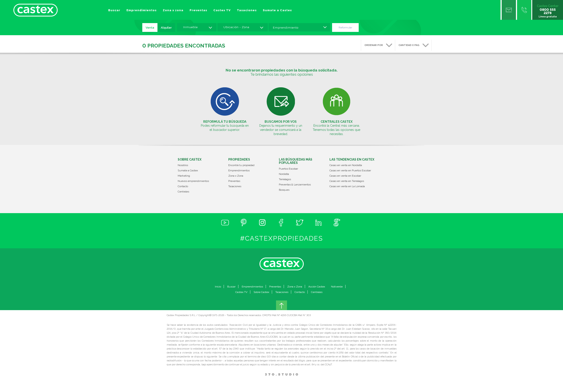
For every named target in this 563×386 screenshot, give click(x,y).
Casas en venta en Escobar (345, 175)
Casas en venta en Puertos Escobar (350, 170)
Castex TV (222, 10)
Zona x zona (173, 10)
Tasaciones (247, 10)
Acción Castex (316, 286)
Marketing (184, 175)
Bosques (284, 189)
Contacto (183, 186)
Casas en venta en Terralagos (346, 181)
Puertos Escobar (288, 168)
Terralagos (285, 179)
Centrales (183, 191)
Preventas (198, 10)
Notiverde (337, 286)
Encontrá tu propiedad (241, 165)
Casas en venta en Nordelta (345, 165)
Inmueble (190, 27)
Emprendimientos (141, 10)
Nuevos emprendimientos (193, 181)
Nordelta (284, 174)
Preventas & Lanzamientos (295, 184)
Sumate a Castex (277, 10)
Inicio (218, 286)
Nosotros (183, 165)
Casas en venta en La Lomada (347, 186)
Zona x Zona (235, 175)
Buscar (114, 10)
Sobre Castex (261, 292)
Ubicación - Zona (236, 27)
